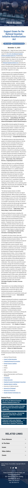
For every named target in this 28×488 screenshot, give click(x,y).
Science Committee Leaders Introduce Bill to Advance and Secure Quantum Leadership (13, 407)
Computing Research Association (12, 361)
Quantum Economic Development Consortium (15, 382)
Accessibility (12, 464)
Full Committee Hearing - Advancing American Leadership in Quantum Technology (13, 414)
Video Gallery (6, 451)
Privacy (6, 464)
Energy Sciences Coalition (10, 363)
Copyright (18, 464)
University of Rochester (9, 390)
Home (5, 25)
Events (4, 455)
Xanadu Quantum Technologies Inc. (12, 392)
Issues (4, 447)
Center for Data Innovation (10, 359)
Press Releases (14, 23)
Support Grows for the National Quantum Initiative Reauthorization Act (14, 35)
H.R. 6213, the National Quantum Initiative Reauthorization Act (11, 401)
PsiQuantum (7, 377)
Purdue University (8, 380)
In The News (6, 443)
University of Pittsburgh (9, 388)
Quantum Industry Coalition (10, 384)
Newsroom (11, 25)
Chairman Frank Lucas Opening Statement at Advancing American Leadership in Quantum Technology (12, 421)
